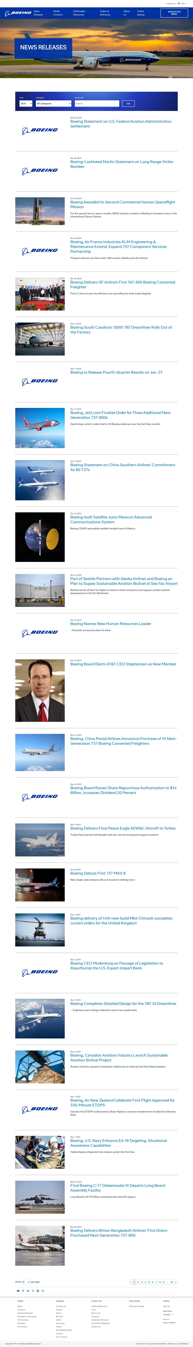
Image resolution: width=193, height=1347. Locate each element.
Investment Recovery (100, 1320)
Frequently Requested (100, 1323)
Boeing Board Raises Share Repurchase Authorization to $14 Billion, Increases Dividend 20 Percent (123, 790)
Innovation (60, 1323)
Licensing (95, 1316)
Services (59, 1316)
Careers (59, 1333)
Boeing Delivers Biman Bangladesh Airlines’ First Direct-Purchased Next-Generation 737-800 (119, 1233)
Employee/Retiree (25, 1313)
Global (58, 1327)
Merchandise (23, 1320)
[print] (38, 1291)
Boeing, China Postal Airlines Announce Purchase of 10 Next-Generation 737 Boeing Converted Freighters (123, 741)
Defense (59, 1310)
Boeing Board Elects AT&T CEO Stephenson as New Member (123, 664)
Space (58, 1313)
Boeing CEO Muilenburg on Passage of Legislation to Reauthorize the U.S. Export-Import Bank (116, 965)
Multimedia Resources (78, 14)
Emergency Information (27, 1316)
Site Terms (140, 1344)
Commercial (61, 1306)
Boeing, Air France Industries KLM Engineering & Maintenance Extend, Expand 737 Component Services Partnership (118, 246)
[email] (18, 1291)
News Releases (38, 13)
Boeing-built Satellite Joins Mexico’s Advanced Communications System (111, 519)
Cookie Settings (182, 1344)
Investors (21, 1310)
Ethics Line (95, 1313)
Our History (22, 1327)
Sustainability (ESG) (64, 1330)
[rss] (43, 1291)
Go (128, 103)
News (20, 1306)
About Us (125, 14)
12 (172, 1282)
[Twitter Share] (33, 1291)
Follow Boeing (140, 13)
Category (40, 98)
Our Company (61, 1337)
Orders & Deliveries (104, 14)
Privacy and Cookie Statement (155, 1344)
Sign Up (166, 1306)
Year (21, 98)
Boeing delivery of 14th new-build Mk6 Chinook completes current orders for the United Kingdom (121, 920)
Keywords (79, 98)
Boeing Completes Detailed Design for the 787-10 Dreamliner (123, 1003)
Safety (58, 1320)
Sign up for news (174, 13)
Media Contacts (58, 13)
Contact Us (95, 1327)
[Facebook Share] (23, 1291)
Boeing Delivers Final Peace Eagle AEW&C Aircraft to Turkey (123, 828)
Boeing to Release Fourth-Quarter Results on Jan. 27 (116, 372)
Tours (93, 1310)
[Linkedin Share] (28, 1291)
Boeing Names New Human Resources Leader (110, 623)
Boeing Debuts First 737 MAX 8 (97, 873)
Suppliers (21, 1323)
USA (183, 4)
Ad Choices (172, 1344)
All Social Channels (136, 1306)
